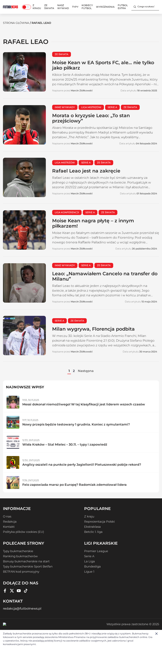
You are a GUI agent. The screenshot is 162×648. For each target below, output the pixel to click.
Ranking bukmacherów (20, 556)
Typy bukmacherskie (18, 551)
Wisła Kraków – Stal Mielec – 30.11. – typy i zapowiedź (64, 444)
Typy (75, 6)
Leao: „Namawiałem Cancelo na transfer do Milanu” (104, 276)
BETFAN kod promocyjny (21, 571)
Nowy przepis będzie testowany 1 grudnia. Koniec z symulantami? (76, 424)
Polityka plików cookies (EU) (23, 532)
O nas (7, 516)
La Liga (89, 561)
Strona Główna (16, 23)
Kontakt (9, 526)
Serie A (89, 556)
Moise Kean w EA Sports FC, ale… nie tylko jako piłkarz (103, 65)
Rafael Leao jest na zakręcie (86, 171)
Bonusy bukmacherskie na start (26, 561)
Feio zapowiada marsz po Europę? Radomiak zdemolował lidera (74, 485)
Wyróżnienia (105, 6)
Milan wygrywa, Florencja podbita (93, 329)
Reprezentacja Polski (99, 521)
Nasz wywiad (63, 7)
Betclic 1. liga (93, 532)
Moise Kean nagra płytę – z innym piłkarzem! (93, 223)
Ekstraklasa (92, 526)
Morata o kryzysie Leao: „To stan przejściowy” (91, 118)
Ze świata (49, 7)
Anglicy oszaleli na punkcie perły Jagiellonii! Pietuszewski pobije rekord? (81, 464)
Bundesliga (92, 566)
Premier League (96, 551)
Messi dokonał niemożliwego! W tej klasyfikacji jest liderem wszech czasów (83, 404)
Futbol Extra (123, 7)
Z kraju (37, 7)
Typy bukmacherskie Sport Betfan (28, 566)
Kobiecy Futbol (87, 7)
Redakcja (10, 521)
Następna (86, 371)
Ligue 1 (89, 571)
